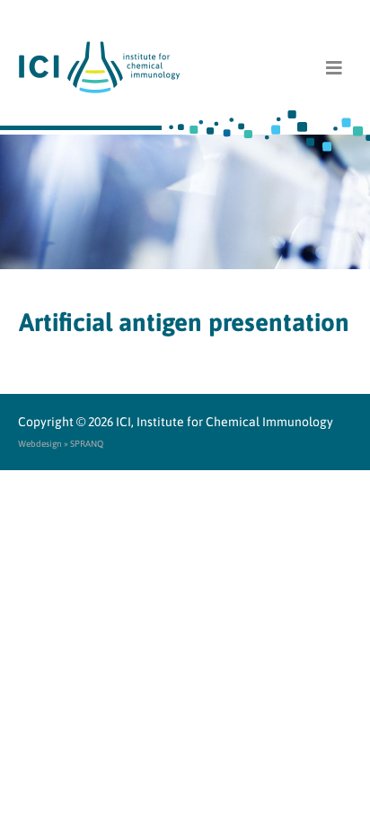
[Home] (185, 67)
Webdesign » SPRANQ (60, 444)
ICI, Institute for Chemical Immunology (224, 422)
